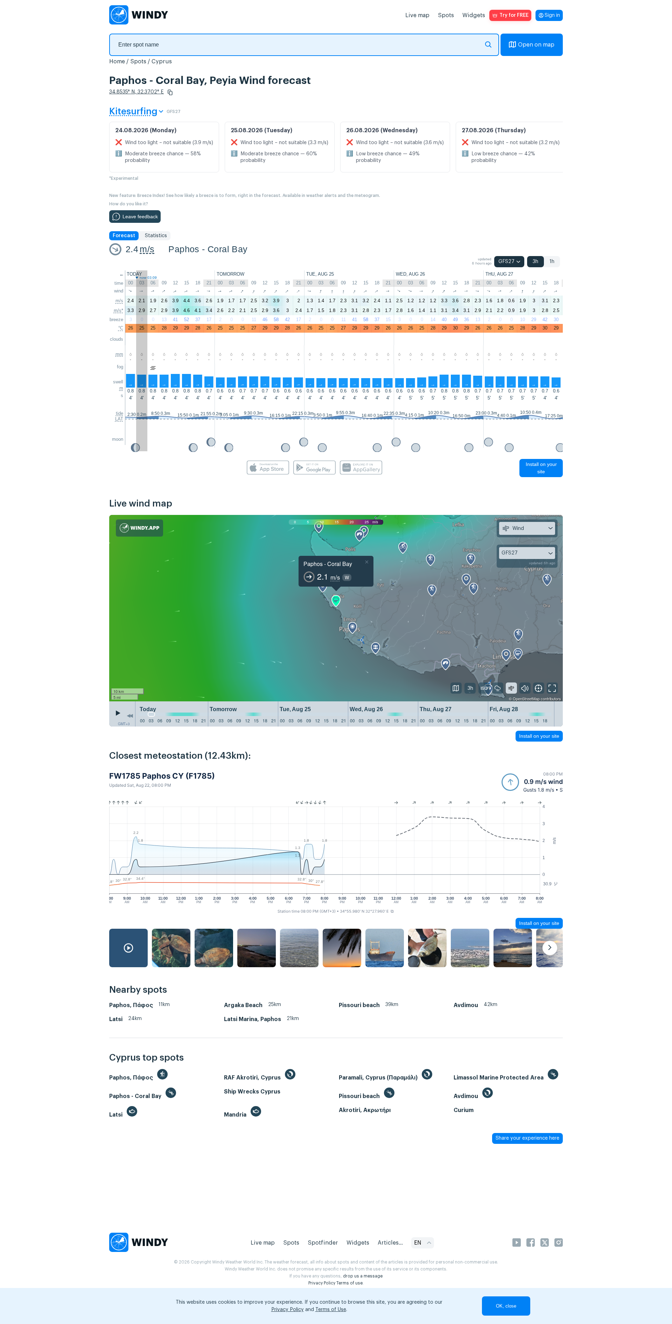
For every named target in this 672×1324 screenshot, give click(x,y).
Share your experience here (527, 1138)
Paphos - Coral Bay (207, 249)
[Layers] (456, 688)
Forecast (124, 235)
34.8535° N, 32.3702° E (136, 92)
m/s (147, 249)
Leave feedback (140, 216)
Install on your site (541, 467)
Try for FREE (513, 15)
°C (120, 328)
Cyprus (162, 61)
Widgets (473, 15)
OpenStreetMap (526, 698)
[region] (336, 608)
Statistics (156, 235)
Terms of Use (330, 1309)
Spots (446, 15)
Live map (417, 15)
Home (117, 61)
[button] (170, 92)
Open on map (536, 45)
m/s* (118, 310)
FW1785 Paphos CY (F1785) (162, 775)
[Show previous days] (130, 716)
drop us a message (363, 1276)
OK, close (506, 1306)
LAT (119, 419)
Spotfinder (323, 1243)
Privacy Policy (321, 1283)
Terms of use (349, 1283)
